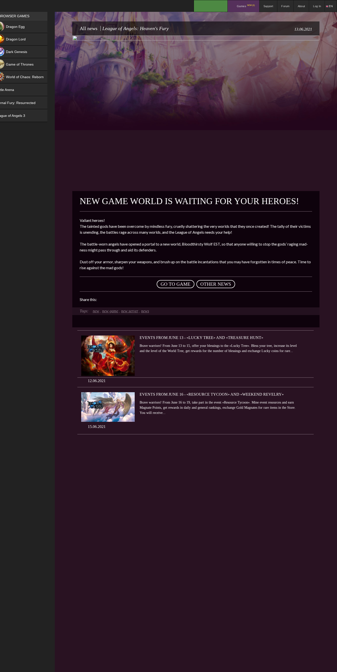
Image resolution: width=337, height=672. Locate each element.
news (145, 311)
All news (88, 28)
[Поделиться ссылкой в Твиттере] (146, 299)
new (96, 311)
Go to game (175, 284)
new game (110, 311)
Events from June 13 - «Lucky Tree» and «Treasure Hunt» (201, 338)
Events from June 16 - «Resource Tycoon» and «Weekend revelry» (212, 394)
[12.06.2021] (108, 355)
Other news (215, 284)
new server (129, 311)
